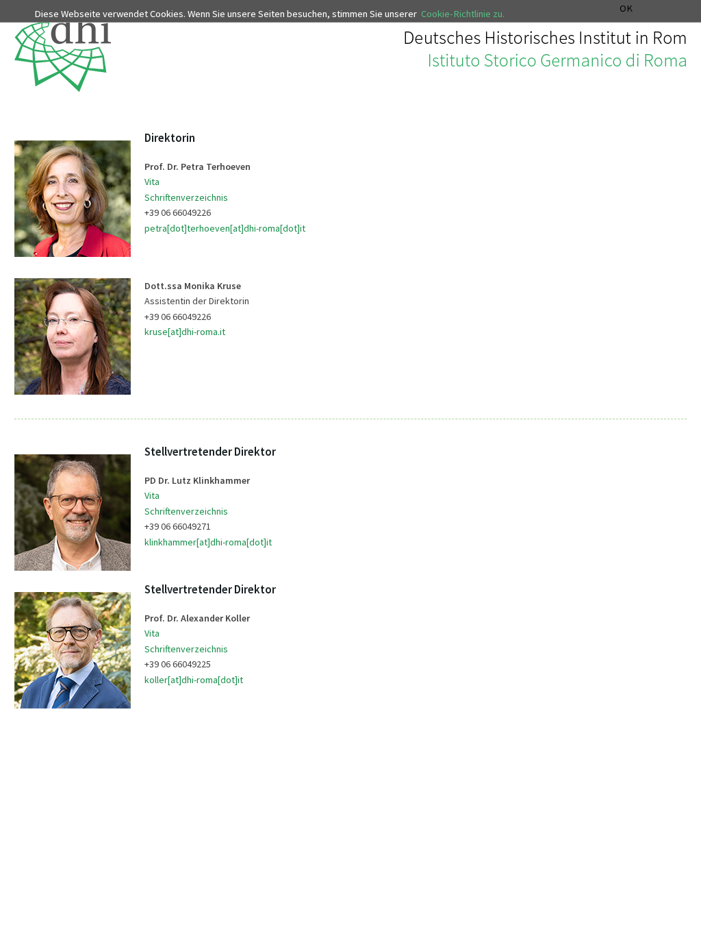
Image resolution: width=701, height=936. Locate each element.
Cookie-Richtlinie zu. (463, 14)
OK (626, 8)
